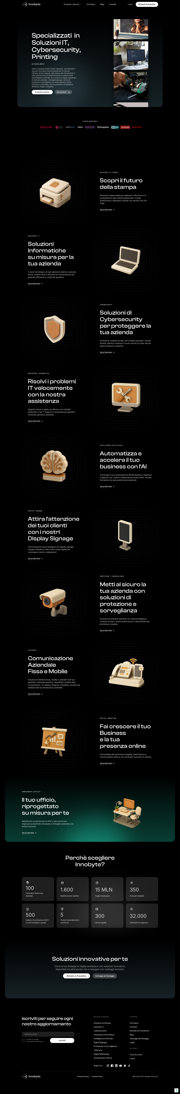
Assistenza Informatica (104, 1035)
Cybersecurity (100, 1031)
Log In (130, 4)
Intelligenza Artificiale (103, 1038)
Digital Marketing (101, 1054)
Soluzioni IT (99, 1027)
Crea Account (136, 1054)
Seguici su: (98, 1065)
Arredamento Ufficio (103, 1058)
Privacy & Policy (83, 1076)
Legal (132, 1042)
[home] (34, 4)
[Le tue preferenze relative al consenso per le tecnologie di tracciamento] (176, 1090)
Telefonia (98, 1050)
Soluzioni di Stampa (102, 1023)
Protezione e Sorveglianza (105, 1046)
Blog (132, 1035)
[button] (72, 4)
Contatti (133, 1027)
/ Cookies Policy (96, 1076)
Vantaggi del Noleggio (139, 1038)
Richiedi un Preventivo (139, 1031)
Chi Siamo (134, 1023)
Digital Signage (100, 1042)
